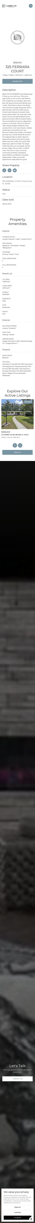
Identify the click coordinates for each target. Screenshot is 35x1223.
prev (15, 445)
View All (17, 452)
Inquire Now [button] (17, 81)
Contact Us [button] (17, 1079)
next (20, 445)
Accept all (17, 1217)
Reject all (18, 1207)
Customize (17, 1212)
